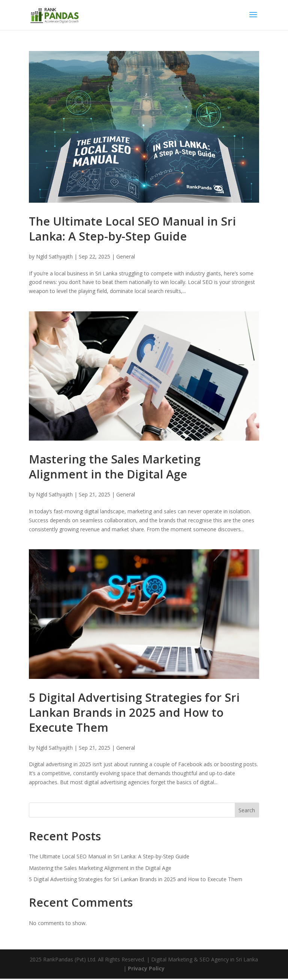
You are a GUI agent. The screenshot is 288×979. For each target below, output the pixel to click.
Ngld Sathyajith (54, 256)
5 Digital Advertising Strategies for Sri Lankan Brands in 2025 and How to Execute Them (134, 712)
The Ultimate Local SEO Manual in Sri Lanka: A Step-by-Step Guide (132, 228)
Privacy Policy (146, 968)
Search (246, 810)
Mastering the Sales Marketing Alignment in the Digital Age (115, 466)
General (125, 256)
